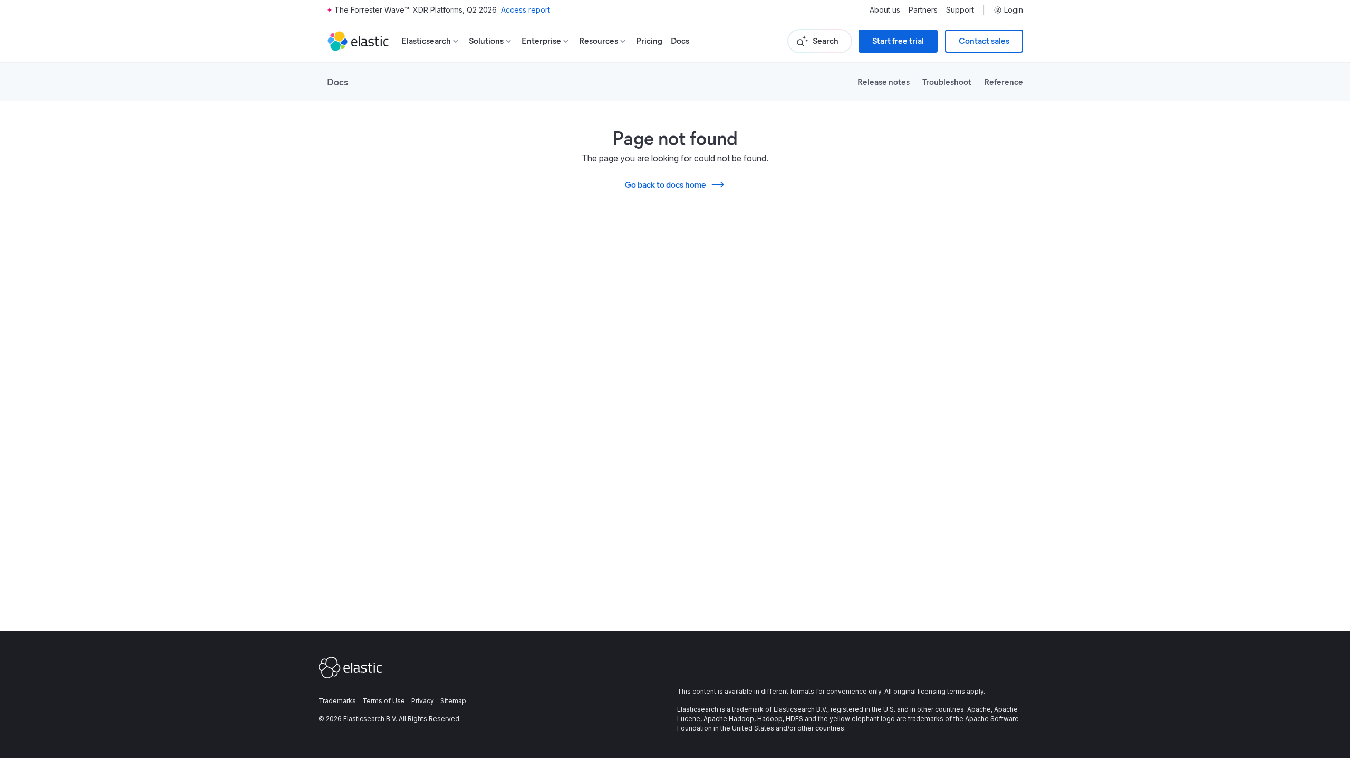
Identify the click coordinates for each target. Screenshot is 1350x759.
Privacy (422, 701)
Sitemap (453, 701)
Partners (923, 10)
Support (960, 10)
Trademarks (337, 701)
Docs (680, 41)
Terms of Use (383, 701)
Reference (1003, 81)
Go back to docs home (665, 184)
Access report (525, 9)
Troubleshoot (946, 81)
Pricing (649, 41)
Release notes (883, 81)
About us (885, 10)
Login (1013, 10)
